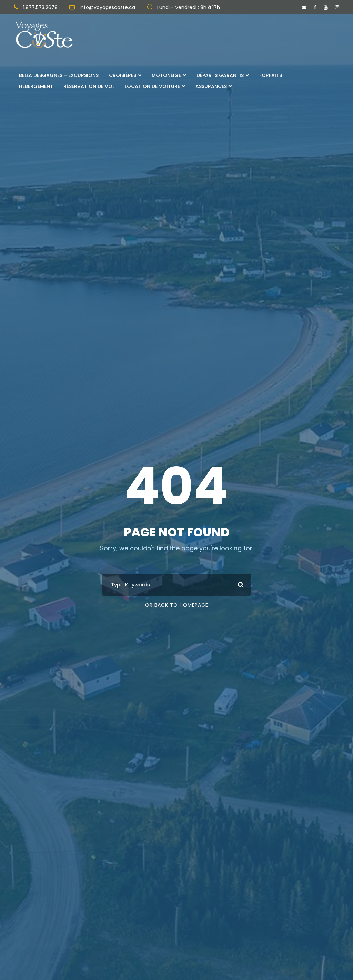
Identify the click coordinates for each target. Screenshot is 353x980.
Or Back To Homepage (176, 605)
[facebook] (315, 7)
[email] (304, 7)
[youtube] (326, 7)
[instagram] (337, 7)
